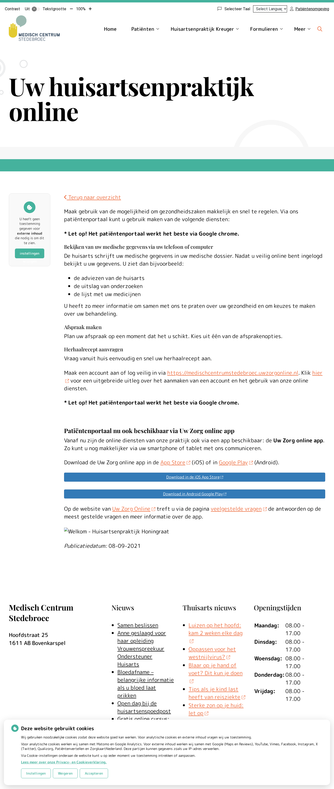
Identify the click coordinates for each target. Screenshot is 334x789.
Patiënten (142, 28)
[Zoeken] (319, 28)
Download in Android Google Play (193, 494)
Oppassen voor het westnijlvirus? (212, 653)
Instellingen (36, 773)
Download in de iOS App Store (193, 477)
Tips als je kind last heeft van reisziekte (214, 693)
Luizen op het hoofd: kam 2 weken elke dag (216, 629)
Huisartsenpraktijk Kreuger (202, 28)
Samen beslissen (137, 625)
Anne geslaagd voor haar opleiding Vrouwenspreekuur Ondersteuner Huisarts (141, 648)
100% (81, 9)
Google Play (233, 462)
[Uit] (36, 9)
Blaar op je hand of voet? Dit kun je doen (216, 669)
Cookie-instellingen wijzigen (29, 253)
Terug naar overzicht (94, 197)
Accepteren (94, 773)
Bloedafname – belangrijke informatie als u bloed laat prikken (145, 683)
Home (110, 28)
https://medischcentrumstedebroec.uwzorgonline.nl (232, 372)
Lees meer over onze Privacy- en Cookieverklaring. (64, 762)
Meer (300, 28)
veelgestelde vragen (236, 508)
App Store (172, 462)
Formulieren (264, 28)
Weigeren (65, 773)
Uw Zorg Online (131, 508)
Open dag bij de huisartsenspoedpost (144, 707)
